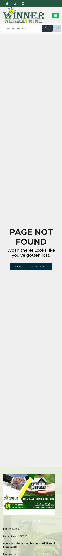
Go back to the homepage (31, 266)
